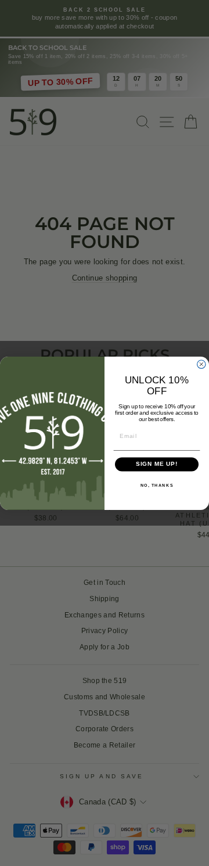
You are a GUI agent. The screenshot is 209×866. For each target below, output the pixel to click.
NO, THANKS (157, 485)
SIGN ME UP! (157, 464)
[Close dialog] (201, 364)
